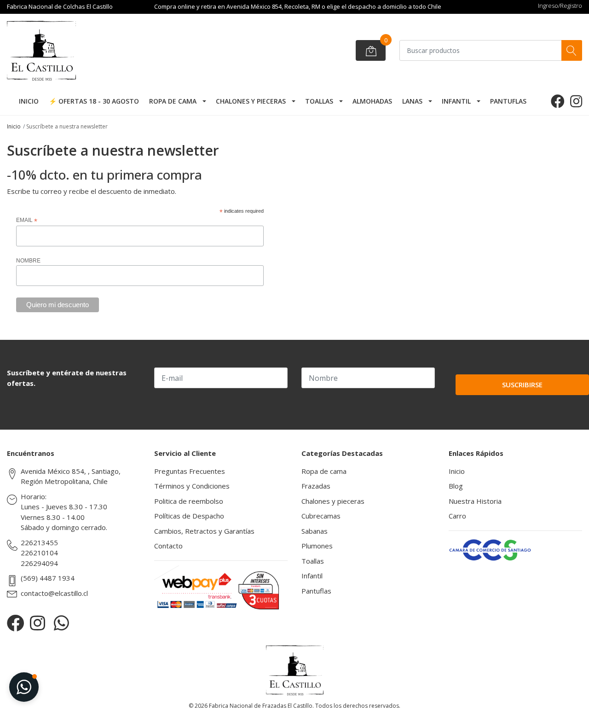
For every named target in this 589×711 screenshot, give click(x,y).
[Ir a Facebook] (558, 101)
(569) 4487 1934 (48, 578)
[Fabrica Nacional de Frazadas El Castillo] (76, 50)
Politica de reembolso (188, 501)
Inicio (29, 101)
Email (26, 220)
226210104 (39, 552)
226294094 (39, 563)
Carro (457, 515)
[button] (24, 687)
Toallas (319, 101)
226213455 (39, 542)
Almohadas (372, 101)
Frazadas (315, 485)
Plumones (317, 545)
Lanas (412, 101)
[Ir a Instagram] (576, 101)
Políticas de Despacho (189, 515)
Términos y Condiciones (192, 485)
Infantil (456, 101)
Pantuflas (508, 101)
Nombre (28, 260)
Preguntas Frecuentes (189, 471)
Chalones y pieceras (251, 101)
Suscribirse (522, 384)
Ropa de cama (172, 101)
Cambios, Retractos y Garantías (204, 531)
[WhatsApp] (61, 623)
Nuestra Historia (475, 501)
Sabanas (314, 531)
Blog (456, 485)
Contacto (168, 545)
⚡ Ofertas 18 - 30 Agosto (94, 101)
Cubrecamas (321, 515)
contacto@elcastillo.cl (54, 593)
